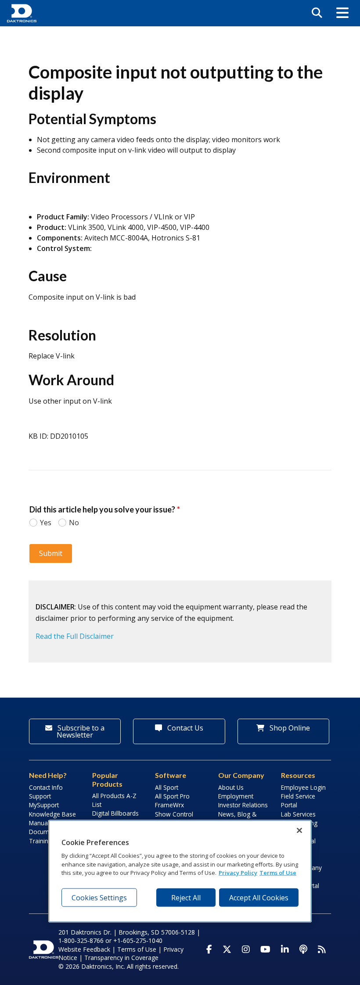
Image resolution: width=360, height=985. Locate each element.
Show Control (174, 814)
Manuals (40, 823)
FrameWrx (169, 805)
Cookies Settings (99, 897)
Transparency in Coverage (121, 957)
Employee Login (303, 787)
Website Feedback (84, 949)
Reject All (186, 897)
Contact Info (46, 787)
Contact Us (184, 728)
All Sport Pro (172, 796)
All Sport (166, 787)
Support (40, 796)
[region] (180, 871)
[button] (342, 13)
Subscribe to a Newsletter (80, 731)
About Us (231, 787)
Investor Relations (243, 805)
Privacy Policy (238, 873)
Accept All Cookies (258, 897)
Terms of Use (136, 949)
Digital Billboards (115, 813)
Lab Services (298, 814)
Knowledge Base (52, 814)
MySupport (44, 805)
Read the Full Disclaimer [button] (75, 636)
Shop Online (289, 728)
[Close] (299, 830)
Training (40, 841)
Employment (235, 796)
